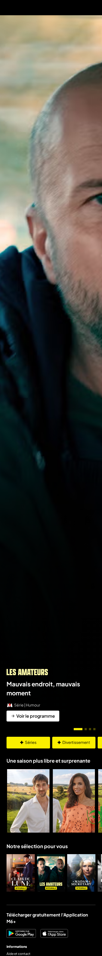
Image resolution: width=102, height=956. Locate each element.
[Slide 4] (94, 729)
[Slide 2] (86, 729)
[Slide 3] (90, 729)
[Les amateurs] (51, 873)
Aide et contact (18, 954)
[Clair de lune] (21, 873)
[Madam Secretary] (81, 873)
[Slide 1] (78, 729)
